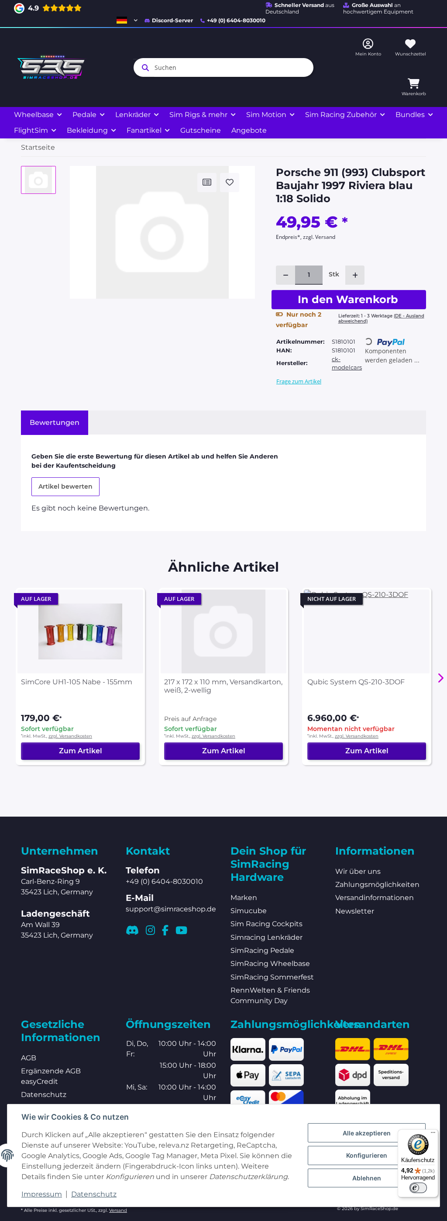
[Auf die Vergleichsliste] (207, 182)
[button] (127, 20)
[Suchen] (143, 67)
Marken (243, 897)
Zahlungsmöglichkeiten (377, 884)
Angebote (249, 130)
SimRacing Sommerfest (272, 977)
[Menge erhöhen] (354, 275)
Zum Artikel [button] (80, 751)
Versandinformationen (374, 897)
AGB (28, 1058)
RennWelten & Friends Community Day (270, 995)
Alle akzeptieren (367, 1133)
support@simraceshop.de (171, 909)
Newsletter (354, 911)
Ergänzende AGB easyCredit (51, 1076)
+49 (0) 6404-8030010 (236, 20)
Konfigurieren (366, 1155)
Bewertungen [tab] (54, 422)
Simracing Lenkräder (266, 937)
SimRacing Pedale (262, 950)
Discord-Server (172, 20)
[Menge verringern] (285, 275)
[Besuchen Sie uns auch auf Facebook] (165, 930)
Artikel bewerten (65, 486)
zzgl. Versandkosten (70, 736)
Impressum (41, 1194)
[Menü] (433, 1134)
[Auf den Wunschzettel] (229, 182)
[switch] (418, 1188)
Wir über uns (358, 871)
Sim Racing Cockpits (266, 924)
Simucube (248, 911)
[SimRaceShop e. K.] (52, 67)
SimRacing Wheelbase (270, 963)
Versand (118, 1210)
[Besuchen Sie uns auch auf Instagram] (150, 930)
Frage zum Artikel (298, 381)
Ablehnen (366, 1178)
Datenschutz (94, 1194)
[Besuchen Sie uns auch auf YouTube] (181, 930)
